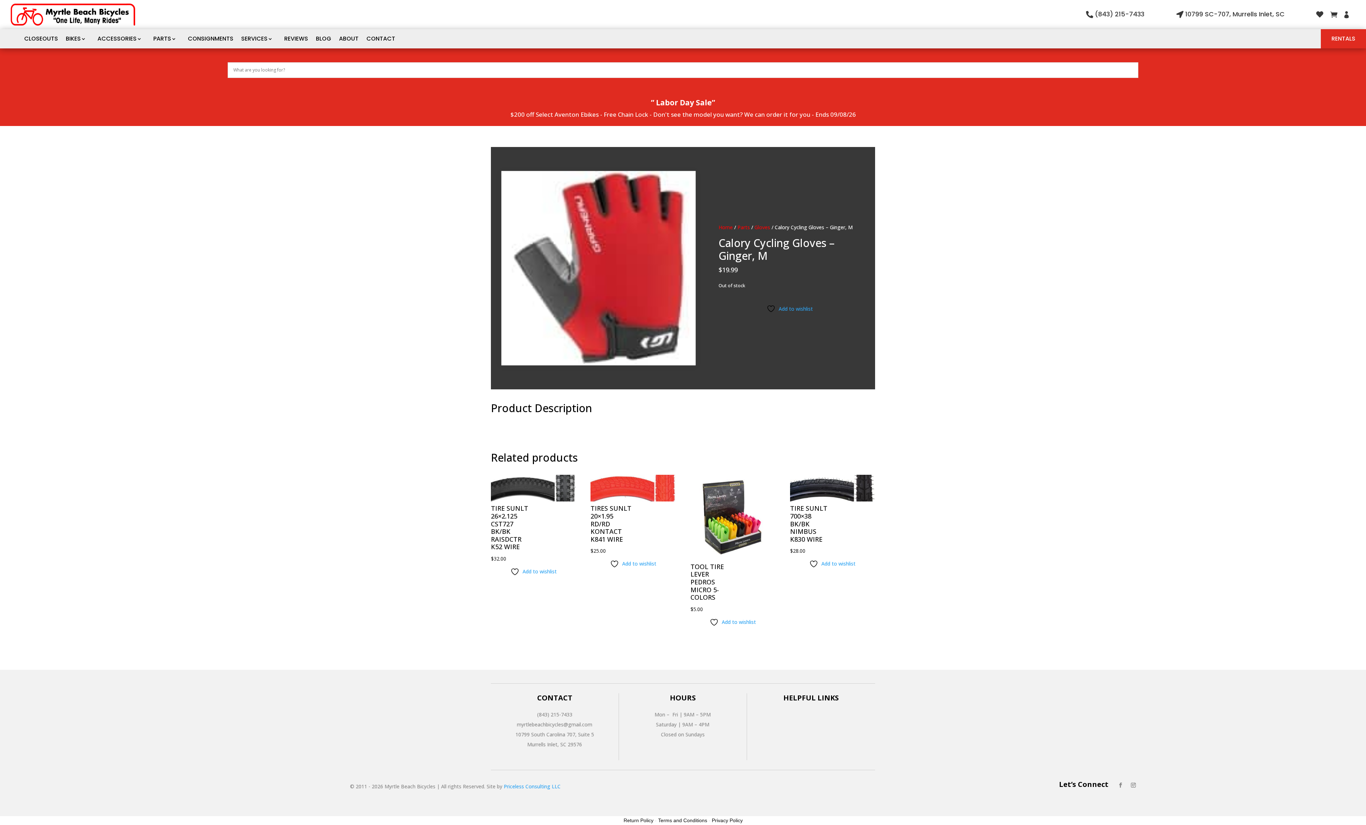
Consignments (210, 39)
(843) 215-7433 (1119, 14)
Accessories (117, 39)
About (349, 39)
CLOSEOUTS (41, 39)
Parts (162, 39)
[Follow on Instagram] (1133, 785)
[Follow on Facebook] (1121, 785)
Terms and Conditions (682, 820)
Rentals (1343, 39)
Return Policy (638, 820)
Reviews (296, 39)
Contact (380, 39)
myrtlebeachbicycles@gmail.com (554, 724)
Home (726, 227)
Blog (323, 39)
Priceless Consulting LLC (532, 786)
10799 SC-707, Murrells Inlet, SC (1235, 14)
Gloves (762, 227)
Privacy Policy (727, 820)
